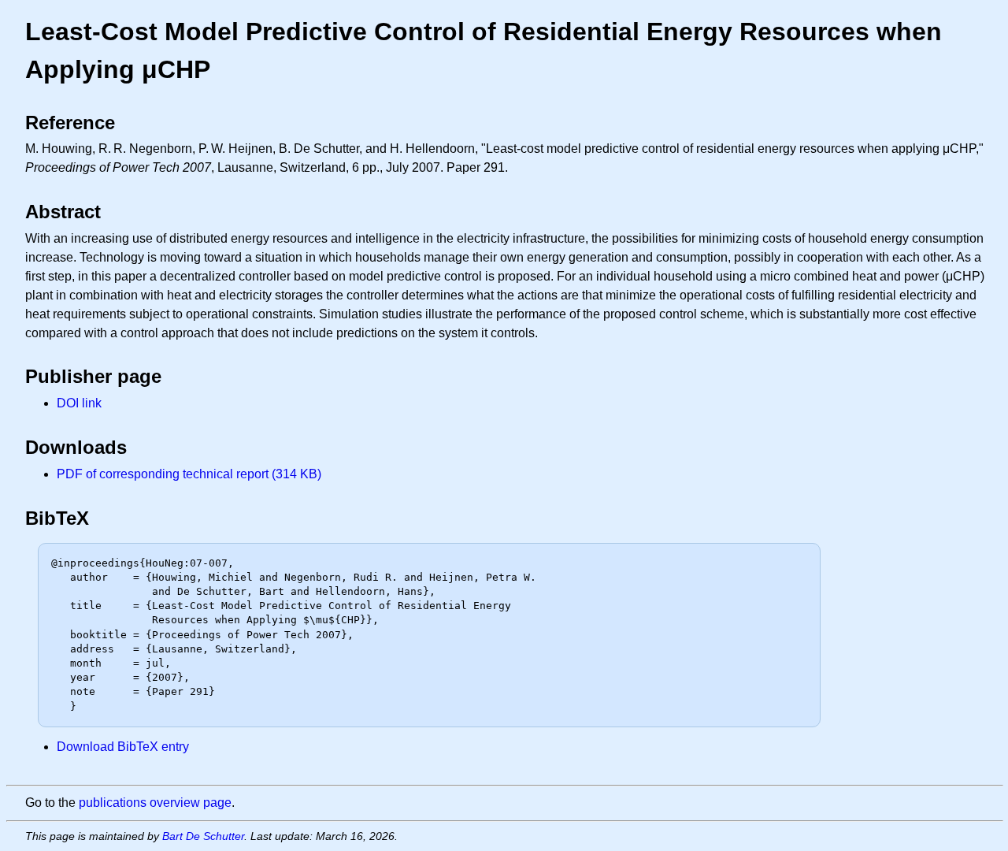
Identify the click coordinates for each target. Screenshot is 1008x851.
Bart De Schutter (203, 836)
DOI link (79, 403)
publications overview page (155, 802)
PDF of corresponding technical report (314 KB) (189, 474)
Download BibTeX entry (123, 746)
